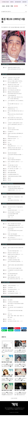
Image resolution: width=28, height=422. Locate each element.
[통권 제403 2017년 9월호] (20, 343)
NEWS (12, 1)
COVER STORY (5, 1)
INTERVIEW (18, 1)
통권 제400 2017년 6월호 (7, 376)
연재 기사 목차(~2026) (6, 347)
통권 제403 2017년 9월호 (20, 347)
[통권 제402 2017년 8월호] (7, 357)
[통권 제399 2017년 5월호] (20, 371)
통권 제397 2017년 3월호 (20, 390)
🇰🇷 (26, 5)
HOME (3, 6)
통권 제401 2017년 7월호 (20, 362)
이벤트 (11, 6)
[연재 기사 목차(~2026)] (7, 343)
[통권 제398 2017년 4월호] (7, 386)
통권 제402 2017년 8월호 (7, 362)
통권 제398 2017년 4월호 (7, 390)
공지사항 (7, 6)
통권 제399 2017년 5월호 (20, 376)
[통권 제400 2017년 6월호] (7, 371)
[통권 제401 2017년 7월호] (20, 357)
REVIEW (25, 1)
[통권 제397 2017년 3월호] (20, 386)
